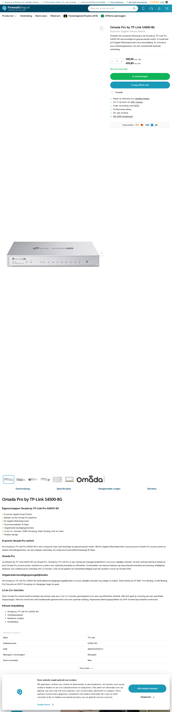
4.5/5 (162, 2)
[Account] (159, 8)
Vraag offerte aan (140, 85)
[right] (101, 253)
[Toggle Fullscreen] (101, 27)
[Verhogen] (122, 61)
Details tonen (43, 704)
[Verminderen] (112, 61)
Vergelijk (119, 92)
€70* (103, 2)
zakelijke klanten (142, 99)
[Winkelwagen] (167, 8)
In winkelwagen (140, 76)
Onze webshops (117, 2)
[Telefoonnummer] (143, 8)
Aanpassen (146, 697)
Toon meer (84, 668)
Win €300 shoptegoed (138, 2)
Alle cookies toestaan (147, 688)
